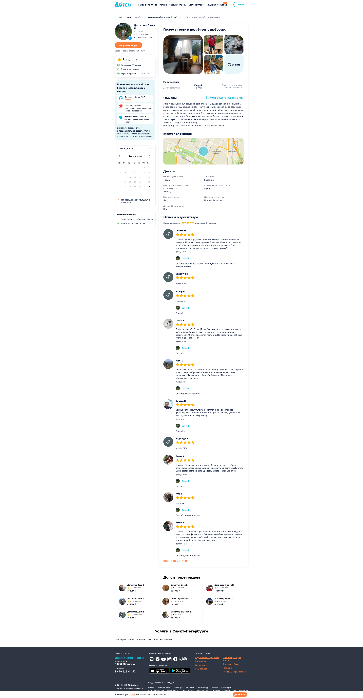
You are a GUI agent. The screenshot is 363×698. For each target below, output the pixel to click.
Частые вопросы (177, 4)
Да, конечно (239, 694)
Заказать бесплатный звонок (129, 657)
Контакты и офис (203, 665)
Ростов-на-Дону (204, 690)
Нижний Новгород (156, 690)
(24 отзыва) (131, 60)
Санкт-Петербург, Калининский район (143, 36)
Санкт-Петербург (164, 687)
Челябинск (243, 690)
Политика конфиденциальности (129, 688)
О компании (200, 661)
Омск (183, 690)
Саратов (226, 690)
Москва (151, 687)
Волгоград (178, 687)
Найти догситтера (147, 4)
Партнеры (227, 668)
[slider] (188, 223)
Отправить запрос (128, 45)
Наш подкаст (201, 668)
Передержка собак (124, 639)
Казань (215, 687)
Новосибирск (172, 690)
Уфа (234, 690)
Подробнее (129, 99)
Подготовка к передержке (207, 657)
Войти (241, 4)
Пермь (191, 690)
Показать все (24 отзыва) (175, 560)
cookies (132, 694)
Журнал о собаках (217, 4)
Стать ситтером (197, 4)
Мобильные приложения (234, 671)
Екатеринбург (203, 687)
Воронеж (190, 687)
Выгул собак (166, 639)
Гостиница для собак (147, 639)
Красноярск (226, 687)
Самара (216, 690)
